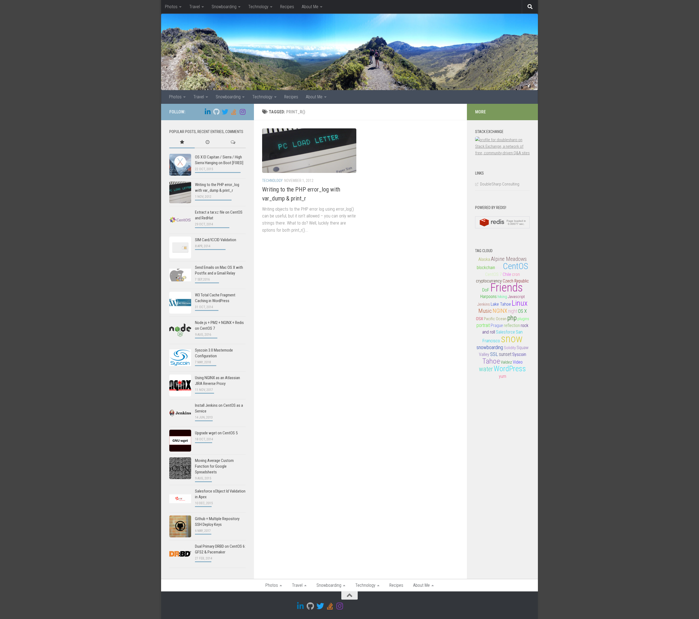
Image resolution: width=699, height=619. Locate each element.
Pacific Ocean (495, 318)
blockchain (486, 267)
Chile (507, 274)
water (486, 369)
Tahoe (491, 361)
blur (499, 267)
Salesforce (505, 332)
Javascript (516, 296)
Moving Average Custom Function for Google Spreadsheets (214, 466)
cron (516, 274)
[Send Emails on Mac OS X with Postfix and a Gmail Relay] (180, 275)
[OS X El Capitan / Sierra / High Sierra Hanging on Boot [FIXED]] (180, 165)
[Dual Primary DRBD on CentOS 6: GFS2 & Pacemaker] (180, 554)
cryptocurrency (489, 281)
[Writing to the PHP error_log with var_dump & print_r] (180, 192)
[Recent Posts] (207, 142)
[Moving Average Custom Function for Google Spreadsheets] (180, 468)
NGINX (500, 311)
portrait (483, 325)
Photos (171, 6)
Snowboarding (224, 6)
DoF (485, 290)
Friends (506, 287)
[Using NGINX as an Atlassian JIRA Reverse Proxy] (180, 385)
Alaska (484, 259)
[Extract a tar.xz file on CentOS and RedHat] (180, 220)
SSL (494, 354)
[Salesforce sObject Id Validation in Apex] (180, 499)
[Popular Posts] (182, 142)
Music (485, 311)
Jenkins (483, 304)
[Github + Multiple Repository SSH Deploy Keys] (180, 526)
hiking (502, 296)
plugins (523, 318)
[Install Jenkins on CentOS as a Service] (180, 413)
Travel (194, 6)
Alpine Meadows (509, 259)
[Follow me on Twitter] (225, 111)
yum (502, 376)
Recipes (287, 6)
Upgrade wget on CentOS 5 (216, 433)
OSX (479, 318)
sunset (505, 354)
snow (512, 338)
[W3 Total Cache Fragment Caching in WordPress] (180, 303)
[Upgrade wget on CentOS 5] (180, 441)
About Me (310, 6)
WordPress (510, 368)
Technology (258, 6)
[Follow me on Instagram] (242, 111)
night (512, 311)
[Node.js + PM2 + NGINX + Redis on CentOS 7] (180, 330)
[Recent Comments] (233, 142)
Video (518, 362)
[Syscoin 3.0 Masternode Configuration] (180, 358)
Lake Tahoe (501, 304)
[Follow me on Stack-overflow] (233, 111)
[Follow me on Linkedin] (207, 111)
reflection (512, 325)
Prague (497, 325)
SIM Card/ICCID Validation (215, 239)
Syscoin (519, 354)
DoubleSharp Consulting (499, 184)
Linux (520, 303)
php (512, 318)
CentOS (515, 266)
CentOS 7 (493, 274)
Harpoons (488, 296)
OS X (522, 311)
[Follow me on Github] (216, 111)
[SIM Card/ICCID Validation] (180, 247)
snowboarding (489, 347)
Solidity (510, 347)
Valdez (506, 362)
